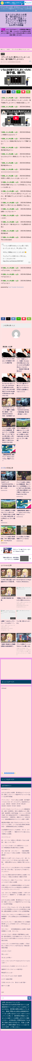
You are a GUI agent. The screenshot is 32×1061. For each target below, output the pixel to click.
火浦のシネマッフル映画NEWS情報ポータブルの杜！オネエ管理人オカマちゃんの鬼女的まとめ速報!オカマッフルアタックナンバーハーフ (16, 887)
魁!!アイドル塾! (6, 985)
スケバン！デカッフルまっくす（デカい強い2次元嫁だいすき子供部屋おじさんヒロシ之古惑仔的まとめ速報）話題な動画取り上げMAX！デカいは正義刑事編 (16, 909)
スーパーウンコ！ (6, 837)
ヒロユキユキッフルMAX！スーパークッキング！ (15, 966)
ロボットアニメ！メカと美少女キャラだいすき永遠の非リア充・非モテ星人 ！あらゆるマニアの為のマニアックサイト (16, 869)
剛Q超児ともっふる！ (7, 972)
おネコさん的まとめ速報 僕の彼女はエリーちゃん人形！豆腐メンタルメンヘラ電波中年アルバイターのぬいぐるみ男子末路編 (16, 794)
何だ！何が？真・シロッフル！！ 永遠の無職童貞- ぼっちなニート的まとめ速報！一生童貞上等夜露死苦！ (15, 852)
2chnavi (4, 688)
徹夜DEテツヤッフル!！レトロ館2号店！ (12, 969)
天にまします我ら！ (7, 957)
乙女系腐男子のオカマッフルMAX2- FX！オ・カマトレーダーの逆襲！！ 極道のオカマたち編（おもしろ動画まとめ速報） (16, 831)
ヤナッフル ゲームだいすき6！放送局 (12, 975)
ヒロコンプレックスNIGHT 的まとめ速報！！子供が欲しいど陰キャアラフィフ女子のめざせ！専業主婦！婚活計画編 (16, 945)
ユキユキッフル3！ (7, 951)
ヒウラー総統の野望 (7, 979)
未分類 (2, 53)
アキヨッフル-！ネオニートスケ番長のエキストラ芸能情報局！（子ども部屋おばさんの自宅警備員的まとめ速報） (16, 916)
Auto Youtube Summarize (16, 287)
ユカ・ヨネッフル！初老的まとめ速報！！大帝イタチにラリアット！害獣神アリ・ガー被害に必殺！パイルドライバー (16, 894)
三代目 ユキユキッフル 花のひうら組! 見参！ (14, 982)
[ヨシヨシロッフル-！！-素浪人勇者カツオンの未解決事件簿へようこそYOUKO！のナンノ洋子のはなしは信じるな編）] (16, 923)
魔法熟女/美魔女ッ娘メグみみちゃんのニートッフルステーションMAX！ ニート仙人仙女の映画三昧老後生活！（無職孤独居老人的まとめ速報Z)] (16, 824)
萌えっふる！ (5, 954)
